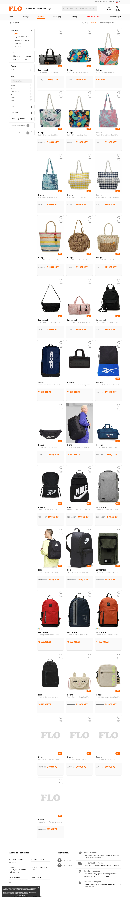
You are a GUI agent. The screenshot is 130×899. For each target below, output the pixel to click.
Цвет (12, 106)
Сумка (17, 23)
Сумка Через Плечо (22, 37)
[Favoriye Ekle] (60, 30)
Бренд (13, 76)
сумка (16, 34)
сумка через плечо (22, 40)
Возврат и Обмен (37, 859)
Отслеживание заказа (99, 1)
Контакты (12, 883)
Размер (13, 66)
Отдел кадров (36, 877)
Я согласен (21, 895)
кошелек (18, 46)
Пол (12, 52)
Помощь (111, 1)
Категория (14, 30)
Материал (14, 113)
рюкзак (18, 43)
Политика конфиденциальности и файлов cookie (17, 869)
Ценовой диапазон (18, 119)
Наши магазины (15, 877)
